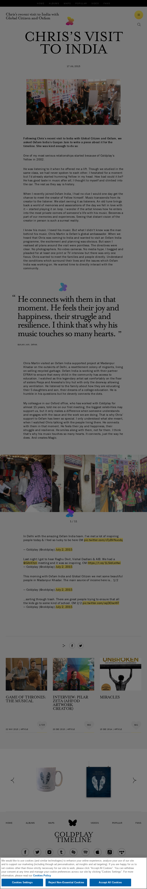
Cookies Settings (22, 882)
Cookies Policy (42, 875)
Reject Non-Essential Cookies (66, 882)
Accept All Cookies (110, 882)
